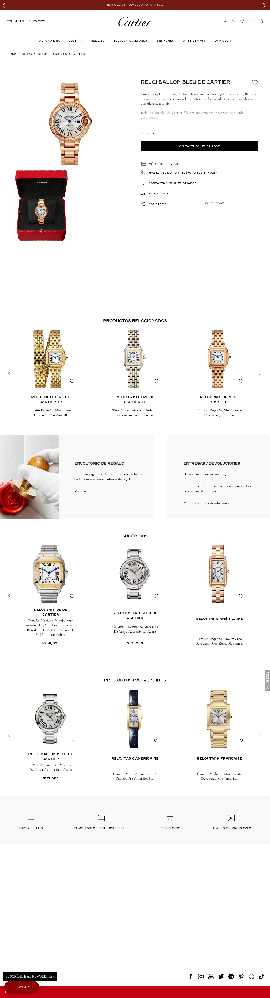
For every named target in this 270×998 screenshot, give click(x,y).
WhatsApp (26, 987)
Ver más (80, 491)
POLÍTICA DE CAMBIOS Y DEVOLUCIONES (163, 926)
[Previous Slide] (5, 5)
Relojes (97, 40)
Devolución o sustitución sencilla (101, 828)
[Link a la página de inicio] (12, 54)
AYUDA (219, 926)
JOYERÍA (75, 40)
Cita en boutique (155, 193)
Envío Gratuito (31, 828)
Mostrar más (199, 133)
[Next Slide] (265, 5)
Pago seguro (170, 828)
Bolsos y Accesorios (130, 40)
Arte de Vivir (194, 40)
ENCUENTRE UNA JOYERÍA (234, 919)
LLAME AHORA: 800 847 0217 (26, 919)
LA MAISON (222, 40)
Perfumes (165, 40)
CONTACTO (15, 21)
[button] (225, 21)
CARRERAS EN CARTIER (21, 952)
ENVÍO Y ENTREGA (83, 926)
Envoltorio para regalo (231, 828)
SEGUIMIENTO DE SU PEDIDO (90, 919)
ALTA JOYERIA (49, 40)
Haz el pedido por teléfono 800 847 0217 (183, 172)
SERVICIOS (37, 21)
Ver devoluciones (216, 503)
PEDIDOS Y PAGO (145, 919)
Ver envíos (191, 503)
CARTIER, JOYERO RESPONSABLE (29, 960)
